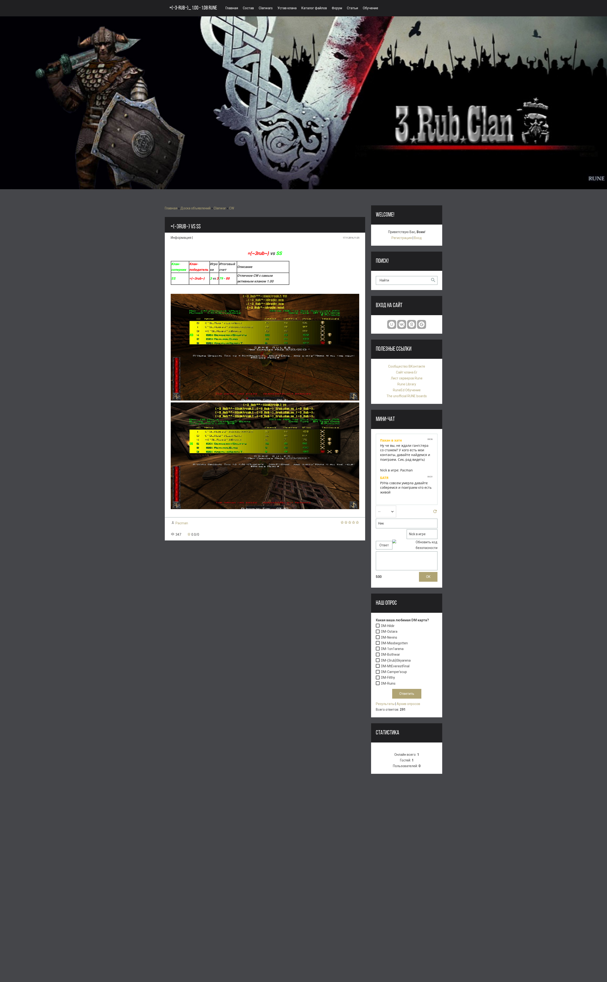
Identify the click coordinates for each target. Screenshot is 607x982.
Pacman (181, 523)
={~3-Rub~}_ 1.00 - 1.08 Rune (193, 8)
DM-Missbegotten (394, 643)
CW (231, 208)
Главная (171, 208)
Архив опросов (408, 704)
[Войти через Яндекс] (411, 324)
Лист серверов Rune (407, 378)
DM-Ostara (389, 632)
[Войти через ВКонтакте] (401, 324)
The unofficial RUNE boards (406, 396)
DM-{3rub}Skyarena (396, 660)
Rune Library (406, 384)
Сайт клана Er (406, 372)
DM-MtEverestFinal (395, 666)
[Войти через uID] (391, 324)
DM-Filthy (388, 678)
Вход (418, 238)
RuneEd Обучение (407, 390)
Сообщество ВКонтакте (406, 366)
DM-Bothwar (390, 655)
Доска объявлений (195, 208)
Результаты (385, 704)
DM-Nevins (389, 637)
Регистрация (401, 238)
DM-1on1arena (392, 649)
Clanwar (220, 208)
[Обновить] (434, 513)
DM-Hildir (388, 626)
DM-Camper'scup (394, 672)
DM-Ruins (388, 683)
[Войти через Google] (421, 324)
